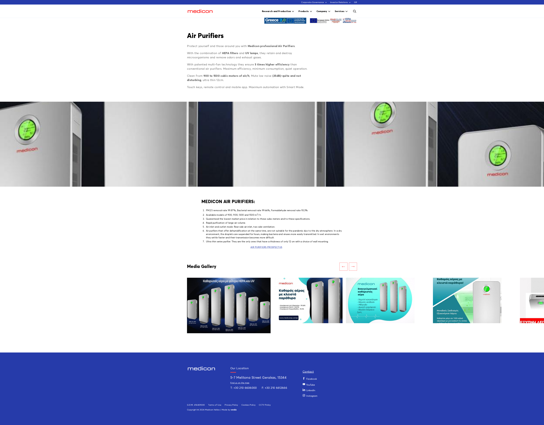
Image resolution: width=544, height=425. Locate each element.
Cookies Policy (248, 405)
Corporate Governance (312, 2)
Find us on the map (239, 383)
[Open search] (354, 11)
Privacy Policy (231, 405)
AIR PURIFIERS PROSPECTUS (266, 247)
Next (353, 267)
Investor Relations (339, 2)
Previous (343, 267)
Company (321, 11)
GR (355, 2)
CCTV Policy (265, 405)
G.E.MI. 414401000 (196, 405)
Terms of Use (214, 405)
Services (339, 11)
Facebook (311, 378)
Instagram (311, 395)
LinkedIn (310, 390)
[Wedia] (233, 409)
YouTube (310, 384)
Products (303, 11)
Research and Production (276, 11)
